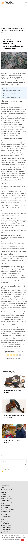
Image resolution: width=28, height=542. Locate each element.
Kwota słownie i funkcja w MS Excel (12, 97)
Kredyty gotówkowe (6, 498)
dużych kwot (11, 256)
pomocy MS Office (12, 325)
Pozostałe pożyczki (6, 513)
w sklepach (11, 75)
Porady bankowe (5, 522)
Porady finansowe (6, 28)
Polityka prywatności (6, 489)
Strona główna (5, 486)
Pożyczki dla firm (5, 515)
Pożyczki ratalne (5, 496)
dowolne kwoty (5, 133)
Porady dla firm (5, 523)
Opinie (3, 533)
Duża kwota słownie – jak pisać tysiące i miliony (13, 94)
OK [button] (22, 539)
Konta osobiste (5, 507)
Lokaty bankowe (5, 511)
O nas (2, 487)
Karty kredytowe (5, 505)
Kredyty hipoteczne (6, 500)
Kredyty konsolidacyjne (7, 502)
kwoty (9, 118)
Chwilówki (3, 494)
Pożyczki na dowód (6, 516)
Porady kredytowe (6, 529)
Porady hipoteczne (6, 527)
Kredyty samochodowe (7, 504)
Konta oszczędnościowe (7, 509)
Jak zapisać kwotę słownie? (10, 92)
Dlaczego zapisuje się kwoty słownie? (12, 90)
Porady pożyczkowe (6, 531)
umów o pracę (8, 146)
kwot (13, 328)
